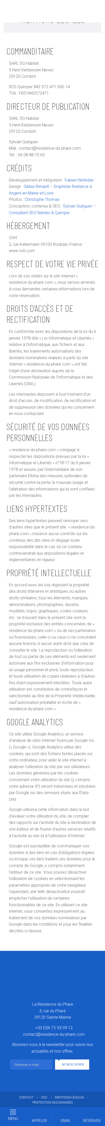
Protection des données (52, 1102)
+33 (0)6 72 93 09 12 (54, 1027)
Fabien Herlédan (79, 180)
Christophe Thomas (42, 199)
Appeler (39, 1121)
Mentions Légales (69, 1097)
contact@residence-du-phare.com (54, 1034)
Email (66, 1121)
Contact (26, 1097)
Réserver (92, 1121)
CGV (44, 1097)
